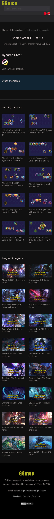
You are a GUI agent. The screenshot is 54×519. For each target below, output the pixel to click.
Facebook (17, 496)
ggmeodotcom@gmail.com (33, 490)
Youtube (26, 496)
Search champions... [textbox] (14, 9)
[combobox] (27, 8)
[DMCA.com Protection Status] (27, 504)
